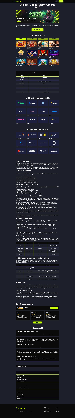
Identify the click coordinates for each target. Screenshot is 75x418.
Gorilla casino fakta (20, 377)
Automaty (53, 38)
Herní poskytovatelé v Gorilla (21, 381)
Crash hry (42, 38)
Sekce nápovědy (19, 398)
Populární (20, 38)
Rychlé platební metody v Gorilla (22, 379)
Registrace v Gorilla (20, 383)
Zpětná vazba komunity (20, 396)
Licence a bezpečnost (20, 394)
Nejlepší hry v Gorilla (20, 375)
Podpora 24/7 (19, 392)
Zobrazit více (37, 322)
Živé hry (31, 38)
